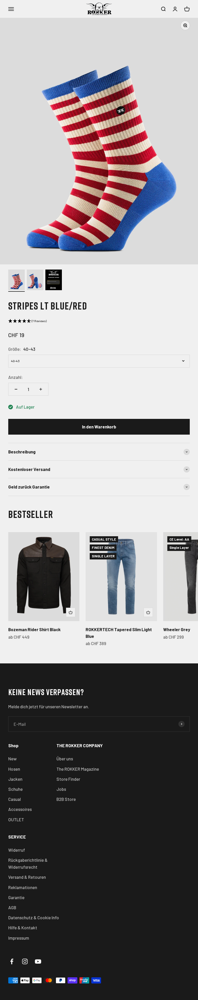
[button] (99, 321)
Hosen (14, 768)
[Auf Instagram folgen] (24, 961)
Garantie (16, 897)
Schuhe (15, 789)
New (12, 758)
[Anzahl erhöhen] (40, 389)
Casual (14, 799)
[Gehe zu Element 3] (53, 281)
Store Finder (68, 779)
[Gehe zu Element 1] (16, 281)
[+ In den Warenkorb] (70, 612)
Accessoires (20, 809)
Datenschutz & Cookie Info (33, 917)
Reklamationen (22, 887)
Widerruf (16, 849)
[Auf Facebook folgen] (11, 961)
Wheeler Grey (176, 629)
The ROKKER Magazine (77, 768)
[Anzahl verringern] (16, 389)
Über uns (64, 758)
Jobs (61, 789)
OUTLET (16, 819)
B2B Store (66, 799)
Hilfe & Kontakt (22, 927)
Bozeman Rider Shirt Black (34, 629)
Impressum (18, 937)
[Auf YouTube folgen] (38, 961)
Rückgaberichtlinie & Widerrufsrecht (28, 863)
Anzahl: (15, 377)
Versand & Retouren (27, 877)
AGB (12, 907)
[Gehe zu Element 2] (35, 281)
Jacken (15, 779)
